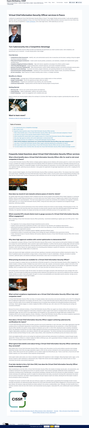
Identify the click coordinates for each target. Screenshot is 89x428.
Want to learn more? (18, 129)
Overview (56, 411)
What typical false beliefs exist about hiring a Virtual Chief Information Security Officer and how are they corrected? (42, 145)
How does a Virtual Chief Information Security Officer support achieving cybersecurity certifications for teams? (41, 143)
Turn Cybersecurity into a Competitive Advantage (25, 127)
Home (45, 2)
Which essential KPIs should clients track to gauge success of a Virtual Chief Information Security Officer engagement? (43, 136)
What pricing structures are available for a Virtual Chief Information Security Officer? (34, 139)
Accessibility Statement (23, 424)
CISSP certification (30, 21)
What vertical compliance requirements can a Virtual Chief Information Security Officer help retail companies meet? (44, 141)
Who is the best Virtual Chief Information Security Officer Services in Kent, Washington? (31, 411)
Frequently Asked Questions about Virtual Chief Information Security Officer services (34, 131)
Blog (50, 2)
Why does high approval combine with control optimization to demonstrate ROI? (33, 138)
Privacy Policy (11, 424)
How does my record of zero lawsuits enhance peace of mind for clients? (32, 134)
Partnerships (60, 2)
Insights (66, 2)
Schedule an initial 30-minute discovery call (19, 118)
